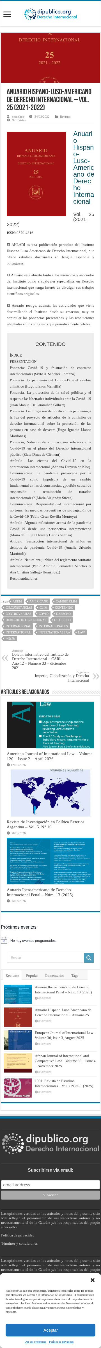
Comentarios (54, 975)
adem (17, 601)
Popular (32, 975)
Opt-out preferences (35, 1341)
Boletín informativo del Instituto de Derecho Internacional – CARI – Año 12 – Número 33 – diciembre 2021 (40, 659)
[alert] (50, 940)
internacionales (53, 626)
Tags (74, 975)
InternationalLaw (54, 632)
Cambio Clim (66, 601)
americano (38, 601)
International (18, 632)
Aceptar (50, 1330)
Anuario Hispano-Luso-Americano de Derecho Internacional (83, 167)
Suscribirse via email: (50, 1170)
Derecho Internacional (26, 620)
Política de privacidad (61, 1341)
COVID (44, 613)
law (81, 632)
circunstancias (19, 607)
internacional (18, 626)
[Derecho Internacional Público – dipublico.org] (50, 13)
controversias (18, 613)
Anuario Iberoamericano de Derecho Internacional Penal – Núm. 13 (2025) (40, 892)
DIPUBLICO (62, 620)
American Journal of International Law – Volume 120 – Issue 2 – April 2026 (50, 756)
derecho (63, 613)
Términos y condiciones (19, 1243)
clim (43, 607)
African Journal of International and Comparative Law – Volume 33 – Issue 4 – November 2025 (65, 1061)
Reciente (12, 975)
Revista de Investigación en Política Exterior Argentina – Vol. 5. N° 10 (45, 824)
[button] (92, 1280)
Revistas (65, 116)
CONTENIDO (64, 607)
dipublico (18, 116)
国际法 (10, 638)
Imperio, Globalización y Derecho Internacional (62, 676)
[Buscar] (89, 958)
